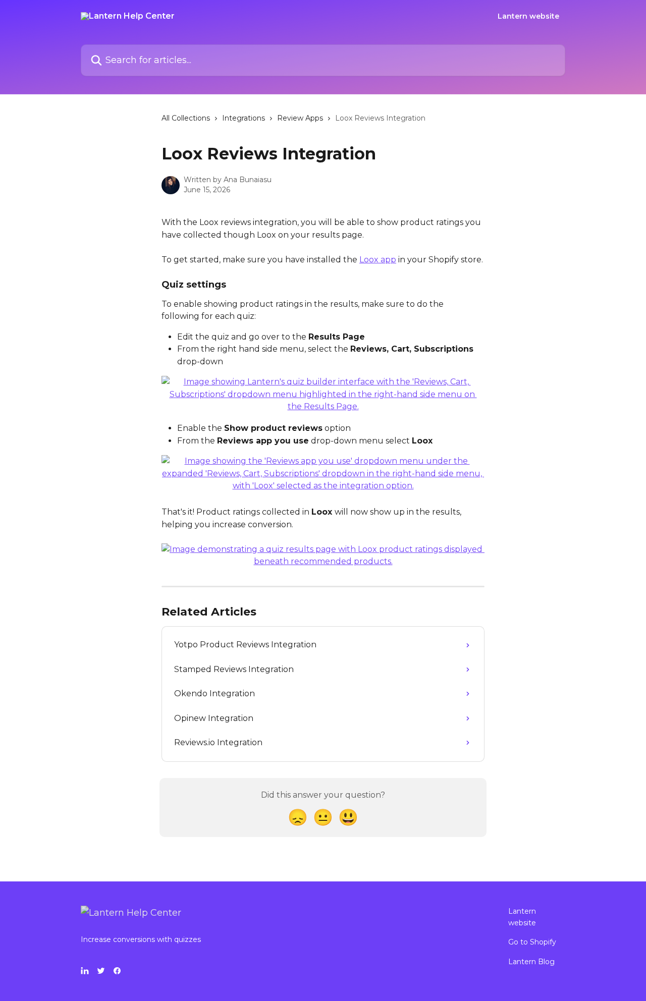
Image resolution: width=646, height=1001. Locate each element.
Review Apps (300, 118)
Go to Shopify (532, 942)
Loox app (377, 259)
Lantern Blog (531, 961)
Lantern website (528, 16)
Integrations (243, 118)
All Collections (186, 118)
